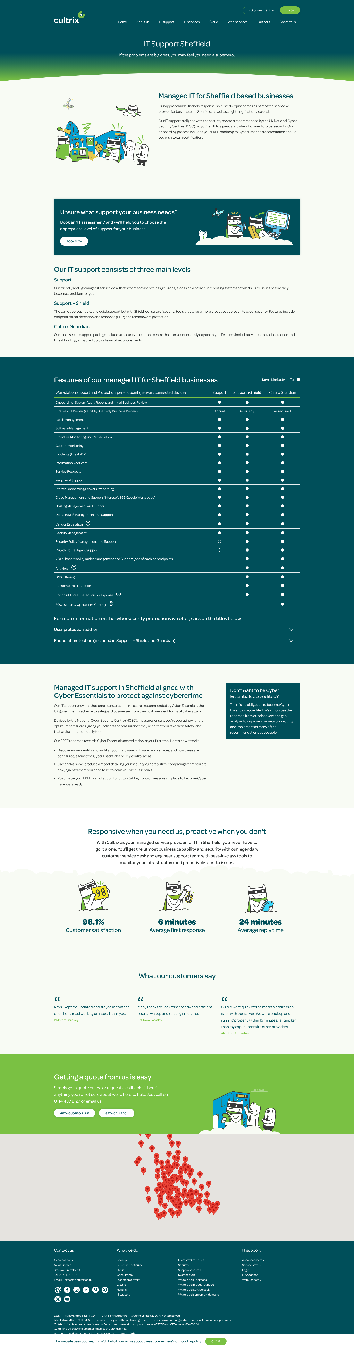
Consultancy (125, 1274)
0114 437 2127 (266, 10)
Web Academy (251, 1279)
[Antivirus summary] (73, 567)
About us (143, 21)
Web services (238, 21)
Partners (263, 21)
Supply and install (189, 1270)
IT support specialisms (99, 1333)
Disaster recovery (128, 1279)
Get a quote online (74, 1113)
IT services (192, 21)
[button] (184, 1192)
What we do (127, 1250)
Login (290, 10)
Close (215, 1341)
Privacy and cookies (75, 1315)
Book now (74, 241)
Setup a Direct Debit (67, 1270)
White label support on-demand (198, 1294)
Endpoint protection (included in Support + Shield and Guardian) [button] (115, 640)
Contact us (288, 21)
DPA (104, 1315)
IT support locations (67, 1333)
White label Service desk (194, 1289)
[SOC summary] (111, 603)
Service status (251, 1265)
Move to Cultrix (126, 1333)
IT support (166, 21)
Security (183, 1265)
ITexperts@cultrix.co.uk (77, 1279)
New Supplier (62, 1265)
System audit (186, 1274)
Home (122, 21)
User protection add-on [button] (76, 629)
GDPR (94, 1315)
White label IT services (192, 1279)
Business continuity (129, 1265)
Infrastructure (118, 1315)
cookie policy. (191, 1341)
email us (94, 1101)
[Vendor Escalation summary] (88, 523)
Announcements (253, 1260)
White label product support (196, 1284)
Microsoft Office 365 (191, 1260)
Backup (122, 1260)
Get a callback (116, 1113)
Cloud (213, 21)
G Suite (121, 1284)
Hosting (122, 1289)
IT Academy (250, 1274)
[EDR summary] (118, 593)
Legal (57, 1315)
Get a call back (63, 1260)
